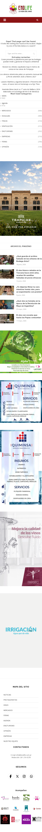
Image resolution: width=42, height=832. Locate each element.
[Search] (37, 20)
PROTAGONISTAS (10, 700)
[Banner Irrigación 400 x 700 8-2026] (21, 595)
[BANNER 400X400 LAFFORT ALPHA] (21, 332)
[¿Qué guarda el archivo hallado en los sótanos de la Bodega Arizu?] (7, 260)
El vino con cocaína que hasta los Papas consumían (28, 316)
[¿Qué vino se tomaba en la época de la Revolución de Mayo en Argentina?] (7, 304)
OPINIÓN (22, 147)
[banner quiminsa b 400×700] (21, 431)
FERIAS (22, 142)
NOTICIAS (7, 695)
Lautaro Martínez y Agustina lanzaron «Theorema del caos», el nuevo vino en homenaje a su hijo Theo (21, 83)
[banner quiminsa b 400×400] (21, 382)
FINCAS (22, 121)
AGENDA (7, 720)
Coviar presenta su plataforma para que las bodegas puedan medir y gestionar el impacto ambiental (21, 60)
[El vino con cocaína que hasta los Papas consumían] (7, 318)
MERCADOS (22, 110)
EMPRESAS (22, 136)
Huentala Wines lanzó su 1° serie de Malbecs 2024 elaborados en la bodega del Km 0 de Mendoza (21, 90)
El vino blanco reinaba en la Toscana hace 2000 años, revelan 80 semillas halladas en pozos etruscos (28, 274)
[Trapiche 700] (21, 163)
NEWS (4, 96)
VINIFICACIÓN (22, 126)
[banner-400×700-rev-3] (21, 513)
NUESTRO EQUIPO (11, 741)
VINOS (6, 705)
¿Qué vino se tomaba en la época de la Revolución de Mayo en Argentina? (28, 303)
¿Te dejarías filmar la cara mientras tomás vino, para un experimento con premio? (29, 289)
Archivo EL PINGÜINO (21, 246)
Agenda (4, 103)
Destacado (22, 116)
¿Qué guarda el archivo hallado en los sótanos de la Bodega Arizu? (29, 258)
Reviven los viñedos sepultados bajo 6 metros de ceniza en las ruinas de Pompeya (21, 68)
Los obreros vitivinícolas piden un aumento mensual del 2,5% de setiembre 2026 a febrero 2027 (21, 75)
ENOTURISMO (22, 131)
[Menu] (5, 20)
